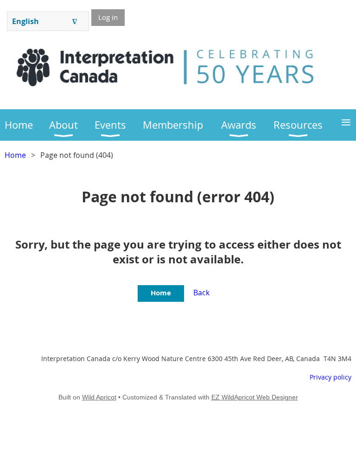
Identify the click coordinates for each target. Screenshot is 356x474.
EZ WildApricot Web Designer (254, 397)
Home (15, 155)
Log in (108, 17)
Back (201, 292)
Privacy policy (330, 377)
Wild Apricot (99, 397)
